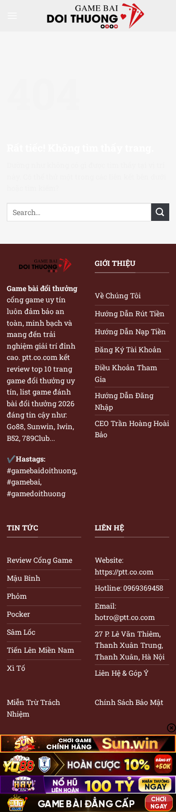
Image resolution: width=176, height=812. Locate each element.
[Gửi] (160, 212)
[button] (12, 15)
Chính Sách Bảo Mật (129, 702)
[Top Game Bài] (93, 15)
